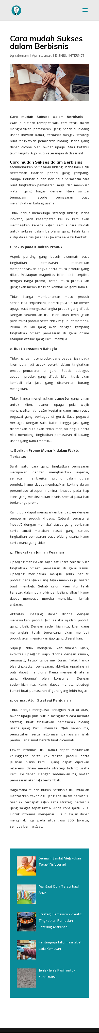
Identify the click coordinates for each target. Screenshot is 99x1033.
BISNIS (60, 55)
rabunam (22, 55)
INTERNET (76, 55)
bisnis (30, 762)
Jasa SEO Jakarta (73, 820)
